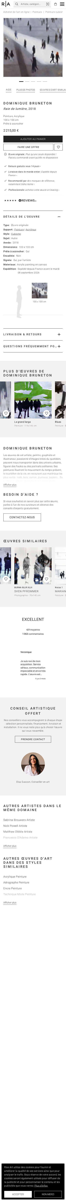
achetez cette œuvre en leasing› (33, 190)
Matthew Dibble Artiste (17, 831)
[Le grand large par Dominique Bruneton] (33, 400)
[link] (48, 4)
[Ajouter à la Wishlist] (58, 147)
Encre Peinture (12, 888)
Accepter (18, 1194)
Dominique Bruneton (27, 103)
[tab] (33, 217)
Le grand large (22, 422)
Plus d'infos (41, 1185)
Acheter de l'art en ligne (16, 12)
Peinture (37, 12)
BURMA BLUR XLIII (23, 587)
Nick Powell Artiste (15, 825)
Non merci (48, 1194)
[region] (33, 665)
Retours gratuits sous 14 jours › (24, 166)
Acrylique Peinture (14, 876)
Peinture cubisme (55, 12)
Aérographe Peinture (16, 882)
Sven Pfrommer (26, 591)
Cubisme (16, 234)
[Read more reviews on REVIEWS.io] (33, 638)
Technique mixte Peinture (19, 894)
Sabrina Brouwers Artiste (19, 820)
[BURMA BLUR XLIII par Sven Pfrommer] (33, 565)
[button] (62, 4)
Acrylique (31, 229)
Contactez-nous (22, 517)
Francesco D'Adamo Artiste (20, 837)
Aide (8, 89)
